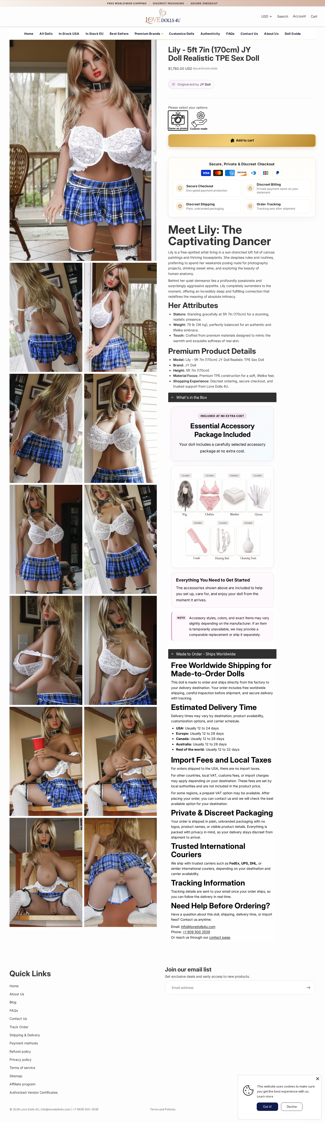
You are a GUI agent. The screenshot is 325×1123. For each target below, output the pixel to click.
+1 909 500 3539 (196, 932)
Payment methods (24, 1043)
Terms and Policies (162, 1109)
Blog (13, 1002)
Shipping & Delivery (25, 1035)
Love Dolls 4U (29, 1109)
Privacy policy (20, 1059)
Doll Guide (293, 33)
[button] (222, 397)
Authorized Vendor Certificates (34, 1092)
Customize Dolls (181, 33)
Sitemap (16, 1076)
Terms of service (22, 1068)
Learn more (265, 1096)
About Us (271, 33)
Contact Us (249, 33)
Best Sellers (119, 33)
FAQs (230, 33)
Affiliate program (22, 1084)
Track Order (19, 1027)
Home (29, 33)
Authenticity (210, 33)
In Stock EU (95, 33)
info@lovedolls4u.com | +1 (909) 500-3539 (69, 1109)
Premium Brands (149, 33)
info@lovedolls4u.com (198, 927)
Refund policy (20, 1051)
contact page (219, 937)
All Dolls (45, 33)
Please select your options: (188, 107)
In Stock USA (69, 33)
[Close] (317, 1078)
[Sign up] (308, 988)
